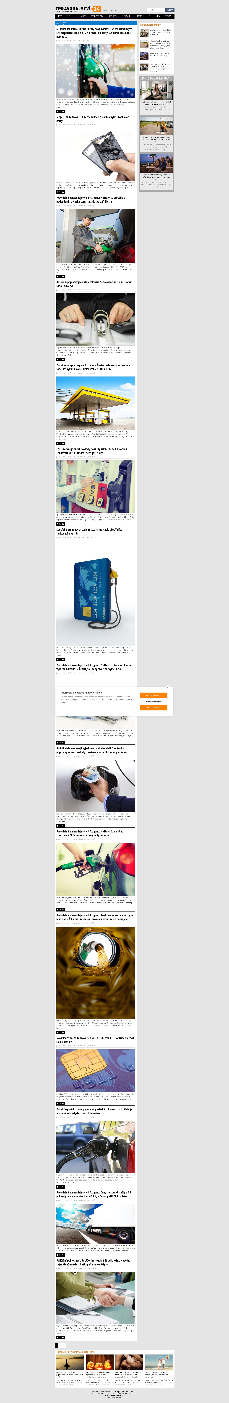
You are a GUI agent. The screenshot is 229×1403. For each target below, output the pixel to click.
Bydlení (168, 16)
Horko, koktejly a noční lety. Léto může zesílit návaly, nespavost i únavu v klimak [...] (156, 177)
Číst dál (61, 111)
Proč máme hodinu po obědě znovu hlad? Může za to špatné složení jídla (156, 103)
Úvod (60, 16)
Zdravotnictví (97, 16)
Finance (82, 16)
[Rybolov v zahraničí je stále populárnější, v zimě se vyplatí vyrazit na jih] (70, 1362)
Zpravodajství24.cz (111, 1392)
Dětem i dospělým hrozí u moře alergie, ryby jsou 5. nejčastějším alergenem (156, 1374)
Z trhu (70, 16)
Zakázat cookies (153, 708)
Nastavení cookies (114, 1397)
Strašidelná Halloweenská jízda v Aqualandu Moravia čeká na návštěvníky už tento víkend (98, 1374)
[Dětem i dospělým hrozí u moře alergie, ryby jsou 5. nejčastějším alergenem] (159, 1362)
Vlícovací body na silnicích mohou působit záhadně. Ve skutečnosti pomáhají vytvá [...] (156, 139)
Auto (158, 16)
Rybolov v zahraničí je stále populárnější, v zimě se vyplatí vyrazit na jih (69, 1374)
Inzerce (108, 1396)
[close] (168, 687)
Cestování (126, 16)
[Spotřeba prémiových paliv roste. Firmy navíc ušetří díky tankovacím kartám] (95, 593)
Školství (112, 16)
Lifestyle (139, 16)
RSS (123, 1396)
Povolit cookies (153, 695)
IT (149, 16)
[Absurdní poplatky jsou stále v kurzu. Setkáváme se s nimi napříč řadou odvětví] (95, 319)
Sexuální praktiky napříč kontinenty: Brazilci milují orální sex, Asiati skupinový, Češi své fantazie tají (128, 1374)
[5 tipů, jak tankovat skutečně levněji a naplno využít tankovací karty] (95, 154)
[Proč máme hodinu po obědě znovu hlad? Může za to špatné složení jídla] (156, 90)
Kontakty (116, 1396)
